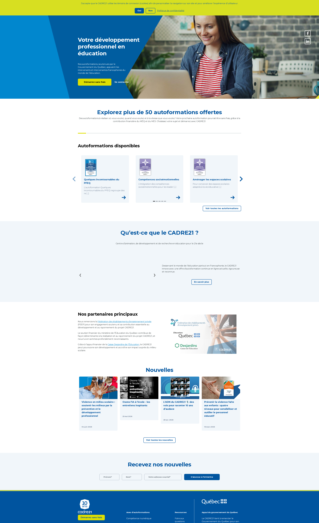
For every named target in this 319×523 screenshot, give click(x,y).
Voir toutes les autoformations (221, 208)
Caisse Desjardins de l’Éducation (123, 344)
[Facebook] (308, 33)
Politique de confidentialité (170, 10)
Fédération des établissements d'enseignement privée (124, 321)
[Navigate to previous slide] (74, 179)
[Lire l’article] (112, 427)
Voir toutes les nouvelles (159, 440)
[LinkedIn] (308, 41)
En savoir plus (201, 282)
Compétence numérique (138, 518)
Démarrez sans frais (94, 82)
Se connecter (121, 82)
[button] (98, 404)
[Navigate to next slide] (241, 179)
